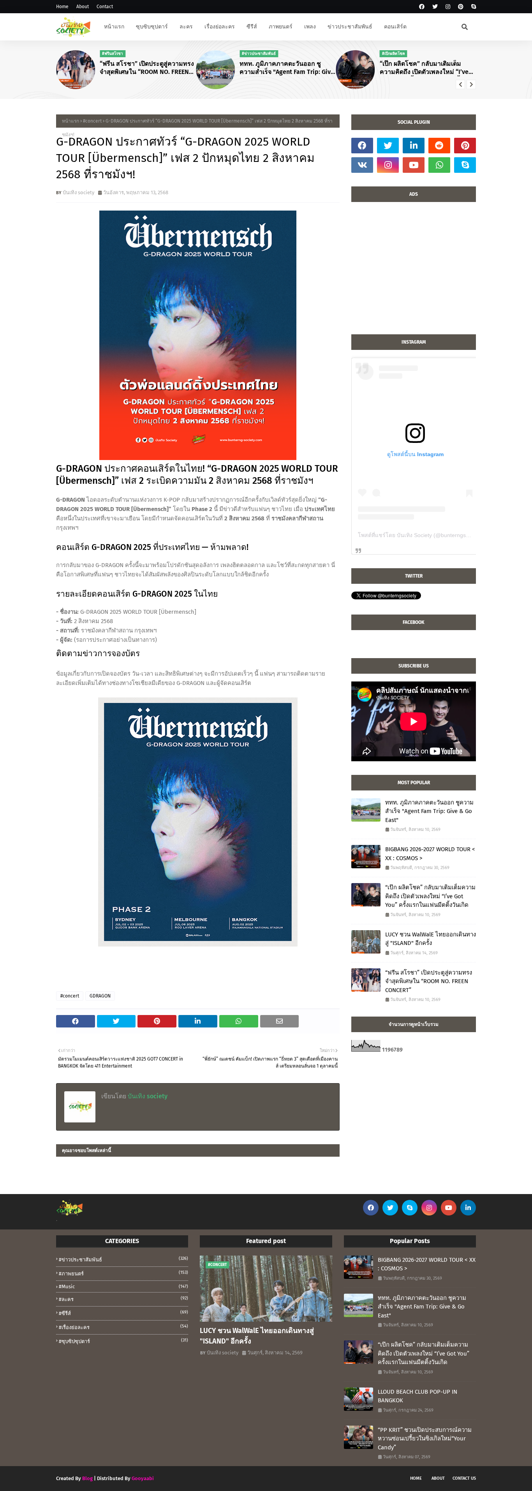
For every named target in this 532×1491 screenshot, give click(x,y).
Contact (105, 6)
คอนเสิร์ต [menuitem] (395, 26)
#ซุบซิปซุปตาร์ (123, 1341)
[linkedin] (414, 145)
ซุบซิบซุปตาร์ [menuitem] (152, 26)
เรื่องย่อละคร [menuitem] (219, 26)
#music (123, 1286)
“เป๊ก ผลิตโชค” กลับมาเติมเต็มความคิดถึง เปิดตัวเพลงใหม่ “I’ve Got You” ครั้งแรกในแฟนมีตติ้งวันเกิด (425, 68)
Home (62, 6)
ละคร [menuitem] (186, 26)
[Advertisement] (413, 272)
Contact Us (464, 1478)
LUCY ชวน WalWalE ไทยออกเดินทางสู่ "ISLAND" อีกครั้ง (430, 939)
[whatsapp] (439, 165)
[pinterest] (460, 7)
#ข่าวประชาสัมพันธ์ (123, 1259)
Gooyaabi (143, 1478)
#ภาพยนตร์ (123, 1273)
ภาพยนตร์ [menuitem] (280, 26)
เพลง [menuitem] (310, 26)
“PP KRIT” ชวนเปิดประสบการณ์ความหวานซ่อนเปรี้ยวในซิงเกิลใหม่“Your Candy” (425, 1438)
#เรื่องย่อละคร (123, 1327)
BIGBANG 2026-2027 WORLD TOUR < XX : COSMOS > (430, 854)
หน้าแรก (70, 121)
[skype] (472, 7)
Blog (87, 1478)
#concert (92, 121)
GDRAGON (100, 996)
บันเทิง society (78, 192)
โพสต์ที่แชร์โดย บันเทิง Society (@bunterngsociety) (420, 535)
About (82, 6)
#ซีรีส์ (123, 1313)
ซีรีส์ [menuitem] (252, 26)
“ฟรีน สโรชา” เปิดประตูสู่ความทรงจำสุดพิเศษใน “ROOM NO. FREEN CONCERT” (147, 68)
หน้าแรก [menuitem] (114, 26)
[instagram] (448, 7)
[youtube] (414, 165)
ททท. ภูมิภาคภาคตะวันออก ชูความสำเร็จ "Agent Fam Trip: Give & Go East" (287, 68)
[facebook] (421, 7)
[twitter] (435, 7)
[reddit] (439, 145)
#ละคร (123, 1299)
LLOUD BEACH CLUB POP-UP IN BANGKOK (417, 1396)
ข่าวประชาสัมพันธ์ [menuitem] (350, 26)
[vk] (362, 165)
